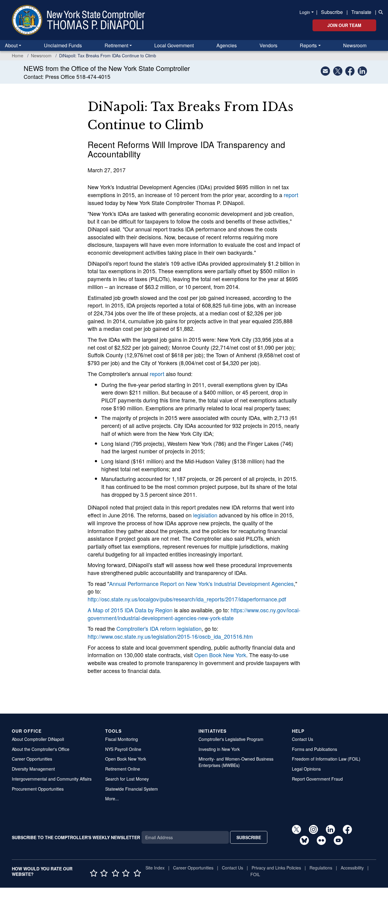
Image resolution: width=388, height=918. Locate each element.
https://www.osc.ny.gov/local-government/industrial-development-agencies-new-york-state (194, 614)
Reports (308, 45)
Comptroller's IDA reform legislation (159, 628)
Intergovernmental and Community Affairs (52, 779)
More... (112, 798)
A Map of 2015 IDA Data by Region (130, 610)
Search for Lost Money (127, 779)
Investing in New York (219, 749)
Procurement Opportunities (38, 789)
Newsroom (354, 45)
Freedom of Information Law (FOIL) (326, 759)
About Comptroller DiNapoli (38, 739)
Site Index (155, 868)
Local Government (174, 45)
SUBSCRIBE (248, 837)
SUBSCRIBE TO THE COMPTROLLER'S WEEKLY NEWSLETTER (76, 837)
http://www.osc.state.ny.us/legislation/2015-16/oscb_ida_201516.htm (170, 636)
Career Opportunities (32, 759)
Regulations (320, 868)
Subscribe (332, 11)
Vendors (268, 45)
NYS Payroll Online (123, 749)
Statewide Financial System (131, 789)
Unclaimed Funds (63, 45)
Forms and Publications (314, 749)
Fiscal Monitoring (121, 739)
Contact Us (302, 739)
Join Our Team (344, 25)
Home (17, 55)
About (11, 45)
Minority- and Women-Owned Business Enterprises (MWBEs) (236, 762)
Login (304, 12)
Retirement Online (122, 769)
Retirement (116, 45)
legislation (205, 515)
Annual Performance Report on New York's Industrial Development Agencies (201, 583)
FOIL (255, 874)
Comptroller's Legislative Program (231, 739)
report (291, 195)
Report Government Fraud (317, 779)
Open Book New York (220, 655)
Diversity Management (33, 769)
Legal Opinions (306, 769)
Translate (361, 11)
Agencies (226, 45)
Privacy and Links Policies (276, 868)
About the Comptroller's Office (40, 749)
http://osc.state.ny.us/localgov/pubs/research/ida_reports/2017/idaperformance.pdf (187, 599)
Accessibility (352, 868)
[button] (379, 11)
